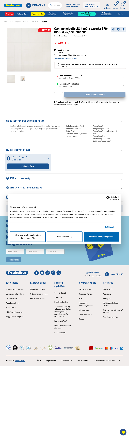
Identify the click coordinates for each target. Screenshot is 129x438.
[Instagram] (58, 272)
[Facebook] (36, 272)
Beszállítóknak (60, 333)
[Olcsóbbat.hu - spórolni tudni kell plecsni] (68, 347)
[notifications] (123, 29)
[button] (81, 76)
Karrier (120, 14)
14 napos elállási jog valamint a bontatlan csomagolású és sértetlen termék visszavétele (62, 312)
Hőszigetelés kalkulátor (15, 289)
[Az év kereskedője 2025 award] (78, 347)
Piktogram (107, 298)
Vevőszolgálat (60, 293)
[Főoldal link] (13, 5)
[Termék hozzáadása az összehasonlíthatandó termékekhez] (113, 29)
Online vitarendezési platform (62, 327)
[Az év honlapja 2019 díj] (28, 347)
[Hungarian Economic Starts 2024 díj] (8, 347)
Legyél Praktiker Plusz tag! (86, 14)
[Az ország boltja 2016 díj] (35, 347)
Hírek (81, 298)
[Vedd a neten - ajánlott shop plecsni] (58, 347)
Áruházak (58, 297)
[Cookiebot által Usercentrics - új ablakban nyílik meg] (108, 198)
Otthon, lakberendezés (39, 294)
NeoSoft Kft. (20, 361)
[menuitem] (107, 5)
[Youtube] (42, 272)
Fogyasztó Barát (61, 321)
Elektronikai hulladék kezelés (111, 304)
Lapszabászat (11, 298)
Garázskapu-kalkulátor (15, 294)
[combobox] (55, 5)
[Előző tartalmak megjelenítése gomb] (6, 78)
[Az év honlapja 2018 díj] (21, 347)
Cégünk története (86, 294)
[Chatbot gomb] (123, 432)
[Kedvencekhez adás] (118, 29)
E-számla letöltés (61, 302)
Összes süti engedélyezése (101, 236)
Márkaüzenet (84, 310)
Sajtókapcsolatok (85, 315)
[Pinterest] (53, 272)
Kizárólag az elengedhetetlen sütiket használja (28, 236)
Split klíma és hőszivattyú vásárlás (113, 311)
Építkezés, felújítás (37, 289)
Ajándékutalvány (12, 303)
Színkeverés (11, 308)
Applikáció (107, 294)
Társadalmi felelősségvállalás (86, 304)
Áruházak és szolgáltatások (106, 14)
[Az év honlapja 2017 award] (43, 347)
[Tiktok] (47, 272)
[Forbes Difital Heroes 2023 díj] (15, 347)
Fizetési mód (108, 289)
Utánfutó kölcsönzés (14, 312)
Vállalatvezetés (85, 289)
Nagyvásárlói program (15, 317)
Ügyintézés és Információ (68, 14)
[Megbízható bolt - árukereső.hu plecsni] (50, 347)
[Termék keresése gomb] (51, 5)
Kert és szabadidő (37, 298)
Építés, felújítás (22, 21)
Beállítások (109, 227)
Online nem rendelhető (95, 94)
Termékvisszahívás (110, 317)
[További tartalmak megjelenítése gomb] (46, 78)
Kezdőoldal (8, 21)
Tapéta (35, 21)
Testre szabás (63, 236)
